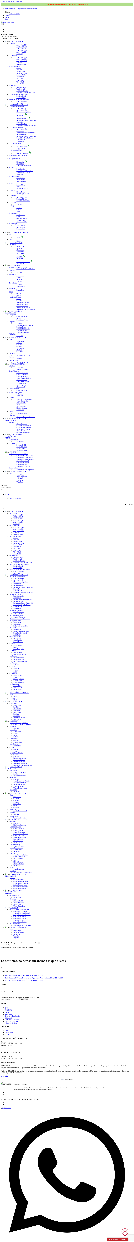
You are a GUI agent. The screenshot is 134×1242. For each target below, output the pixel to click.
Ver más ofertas (45, 988)
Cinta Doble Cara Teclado (21, 781)
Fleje (14, 860)
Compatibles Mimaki (19, 916)
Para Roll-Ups (17, 687)
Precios (7, 1034)
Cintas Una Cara (18, 835)
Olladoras (16, 749)
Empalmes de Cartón (19, 837)
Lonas (15, 672)
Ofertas (7, 17)
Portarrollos (17, 865)
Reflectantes (17, 550)
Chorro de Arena (18, 571)
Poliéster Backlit (18, 657)
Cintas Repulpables (19, 832)
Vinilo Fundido (18, 613)
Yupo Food (16, 936)
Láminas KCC (17, 568)
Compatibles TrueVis (19, 922)
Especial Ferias (18, 839)
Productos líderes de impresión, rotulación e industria (21, 8)
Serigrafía (12, 322)
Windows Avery (18, 557)
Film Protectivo (18, 841)
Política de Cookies (11, 1023)
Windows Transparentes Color (22, 562)
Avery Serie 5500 (18, 529)
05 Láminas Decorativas (20, 886)
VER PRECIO (38, 975)
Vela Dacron (17, 554)
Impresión (12, 353)
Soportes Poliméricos (19, 784)
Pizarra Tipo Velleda (19, 654)
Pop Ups (16, 735)
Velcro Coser (17, 904)
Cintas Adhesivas (14, 371)
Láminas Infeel (18, 566)
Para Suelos (17, 712)
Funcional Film (18, 545)
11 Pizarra (12, 190)
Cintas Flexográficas (19, 772)
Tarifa (6, 1031)
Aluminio (16, 779)
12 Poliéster (12, 195)
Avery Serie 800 (18, 520)
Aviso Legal (8, 1018)
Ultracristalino (17, 680)
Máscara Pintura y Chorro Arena (19, 99)
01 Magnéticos (13, 440)
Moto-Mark (17, 624)
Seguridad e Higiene (15, 297)
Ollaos (11, 292)
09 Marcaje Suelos (14, 176)
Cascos (15, 754)
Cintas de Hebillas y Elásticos (18, 267)
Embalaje (11, 397)
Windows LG (17, 559)
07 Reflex (16, 807)
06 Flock (16, 805)
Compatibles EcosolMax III (22, 915)
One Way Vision (18, 679)
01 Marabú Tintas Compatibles (18, 454)
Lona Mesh (17, 635)
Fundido (16, 707)
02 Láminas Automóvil (20, 881)
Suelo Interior (17, 640)
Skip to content (17, 1)
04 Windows (12, 85)
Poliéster (16, 714)
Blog (6, 19)
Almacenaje (17, 731)
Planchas (11, 357)
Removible (16, 589)
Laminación (12, 244)
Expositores (12, 274)
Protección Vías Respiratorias (22, 765)
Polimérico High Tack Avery (22, 605)
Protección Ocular (19, 760)
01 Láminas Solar (18, 879)
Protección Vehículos (19, 717)
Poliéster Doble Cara (19, 783)
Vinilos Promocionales (20, 788)
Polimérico (16, 716)
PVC (15, 691)
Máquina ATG (17, 842)
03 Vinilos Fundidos (15, 143)
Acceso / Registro (14, 14)
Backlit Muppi (17, 645)
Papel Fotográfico (18, 649)
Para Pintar (16, 573)
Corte (10, 339)
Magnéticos (17, 897)
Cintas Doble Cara (19, 828)
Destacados (8, 1011)
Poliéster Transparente (20, 661)
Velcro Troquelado (19, 906)
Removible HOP (18, 591)
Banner (15, 538)
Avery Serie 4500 (18, 527)
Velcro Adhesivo (18, 902)
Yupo (10, 473)
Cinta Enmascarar (18, 869)
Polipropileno (17, 689)
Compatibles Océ (18, 920)
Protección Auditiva (19, 758)
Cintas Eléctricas (14, 388)
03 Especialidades (14, 66)
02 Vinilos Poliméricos (16, 127)
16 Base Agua (13, 223)
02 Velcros (12, 443)
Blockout (16, 532)
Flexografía (12, 314)
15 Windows (12, 213)
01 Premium (17, 797)
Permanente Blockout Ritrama (22, 599)
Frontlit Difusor (18, 534)
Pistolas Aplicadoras (19, 825)
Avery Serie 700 (18, 517)
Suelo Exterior (17, 638)
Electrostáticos (17, 675)
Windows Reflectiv (19, 561)
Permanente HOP (18, 585)
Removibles (17, 608)
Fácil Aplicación (18, 580)
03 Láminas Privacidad (20, 883)
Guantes (16, 740)
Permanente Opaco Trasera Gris (23, 587)
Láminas (11, 422)
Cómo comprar (9, 1032)
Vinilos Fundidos (18, 786)
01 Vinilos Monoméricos (16, 106)
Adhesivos (12, 366)
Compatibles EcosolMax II (21, 913)
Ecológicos (8, 1009)
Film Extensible (18, 858)
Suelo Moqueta (18, 642)
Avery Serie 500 (18, 515)
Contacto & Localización (12, 1016)
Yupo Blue (16, 934)
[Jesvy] (7, 22)
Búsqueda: (4, 485)
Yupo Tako (16, 938)
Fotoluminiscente (18, 543)
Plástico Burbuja (18, 864)
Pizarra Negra (17, 652)
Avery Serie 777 (18, 518)
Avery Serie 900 (18, 522)
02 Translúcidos (13, 55)
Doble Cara (17, 705)
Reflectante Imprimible (20, 626)
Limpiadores (12, 288)
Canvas (15, 670)
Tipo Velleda (17, 552)
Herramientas (13, 283)
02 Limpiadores (13, 468)
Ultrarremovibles (18, 682)
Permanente (17, 583)
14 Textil (11, 206)
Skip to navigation (6, 1)
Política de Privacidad (11, 1021)
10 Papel (11, 183)
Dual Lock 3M (18, 901)
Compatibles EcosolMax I (21, 911)
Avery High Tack (18, 578)
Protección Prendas (19, 761)
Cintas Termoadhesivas (20, 834)
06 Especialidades (14, 159)
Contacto (7, 15)
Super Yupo (17, 931)
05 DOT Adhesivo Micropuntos (18, 155)
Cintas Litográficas (19, 830)
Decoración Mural (19, 617)
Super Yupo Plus (18, 932)
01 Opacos (12, 43)
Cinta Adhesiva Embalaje (21, 855)
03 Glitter (16, 800)
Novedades (8, 1014)
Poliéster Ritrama (18, 659)
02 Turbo (16, 798)
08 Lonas (11, 167)
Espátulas (12, 270)
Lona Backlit (17, 629)
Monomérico (17, 709)
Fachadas (16, 539)
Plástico (11, 239)
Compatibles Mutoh (19, 918)
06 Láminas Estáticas (19, 888)
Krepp (11, 411)
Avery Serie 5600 (18, 531)
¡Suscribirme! (24, 999)
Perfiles (15, 774)
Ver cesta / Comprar (15, 498)
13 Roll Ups (12, 202)
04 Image (16, 802)
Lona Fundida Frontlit (20, 633)
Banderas (16, 668)
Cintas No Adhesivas (15, 392)
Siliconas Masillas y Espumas (22, 872)
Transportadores (14, 360)
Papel (10, 234)
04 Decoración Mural (15, 150)
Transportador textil (19, 818)
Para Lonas (16, 548)
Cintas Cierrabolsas (19, 857)
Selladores (12, 415)
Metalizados (17, 547)
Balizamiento (17, 849)
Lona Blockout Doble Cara (21, 631)
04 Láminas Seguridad (20, 885)
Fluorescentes (17, 541)
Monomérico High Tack (20, 582)
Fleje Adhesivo (18, 862)
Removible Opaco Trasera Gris (23, 592)
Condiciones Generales (12, 1019)
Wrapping (16, 524)
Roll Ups (16, 665)
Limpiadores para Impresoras (22, 925)
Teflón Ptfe (12, 334)
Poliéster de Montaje (19, 775)
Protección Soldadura (20, 763)
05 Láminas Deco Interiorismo (18, 94)
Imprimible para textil (20, 811)
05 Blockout (17, 804)
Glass (15, 677)
